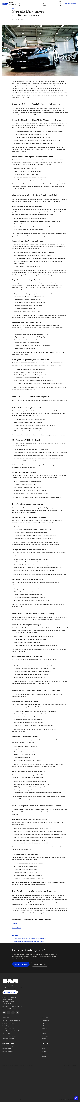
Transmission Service (8, 1028)
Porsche (44, 1033)
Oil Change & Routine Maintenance (11, 1020)
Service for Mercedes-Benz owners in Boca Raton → (30, 938)
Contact (52, 2)
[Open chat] (76, 1098)
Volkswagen (45, 1036)
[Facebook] (4, 1012)
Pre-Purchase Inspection (9, 1036)
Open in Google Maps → (72, 1065)
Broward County (6, 1048)
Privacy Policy (62, 1099)
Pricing (43, 1048)
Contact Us (15, 923)
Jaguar (43, 1031)
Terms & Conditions (73, 1099)
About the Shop (21, 3)
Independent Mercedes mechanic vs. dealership (29, 941)
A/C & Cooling (6, 1033)
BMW (43, 1023)
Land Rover (45, 1028)
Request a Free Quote (70, 3)
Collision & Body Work (8, 1038)
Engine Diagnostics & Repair (9, 1025)
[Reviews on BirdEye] (17, 1012)
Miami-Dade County (7, 1051)
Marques (37, 2)
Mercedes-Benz (46, 1020)
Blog (14, 8)
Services (28, 2)
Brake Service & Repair (8, 1023)
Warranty (44, 1051)
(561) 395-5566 (6, 1003)
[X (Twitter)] (13, 1012)
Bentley (44, 1038)
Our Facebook (16, 928)
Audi (43, 1025)
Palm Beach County (7, 1046)
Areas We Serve (45, 3)
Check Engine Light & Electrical (10, 1031)
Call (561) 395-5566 (21, 964)
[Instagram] (8, 1012)
